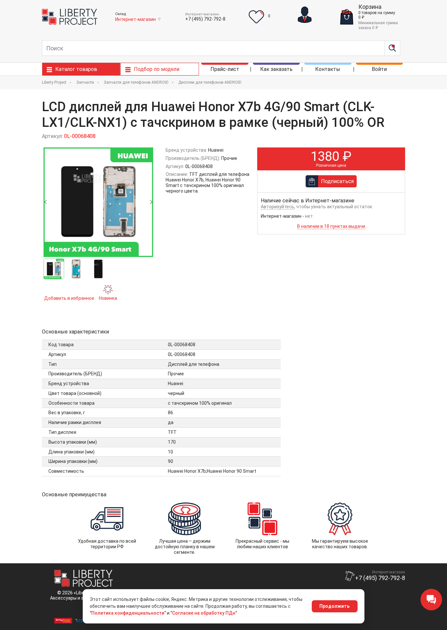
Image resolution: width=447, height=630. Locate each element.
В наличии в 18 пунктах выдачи (331, 226)
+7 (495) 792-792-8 (205, 19)
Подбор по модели (156, 69)
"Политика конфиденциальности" (128, 613)
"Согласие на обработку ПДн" (203, 613)
